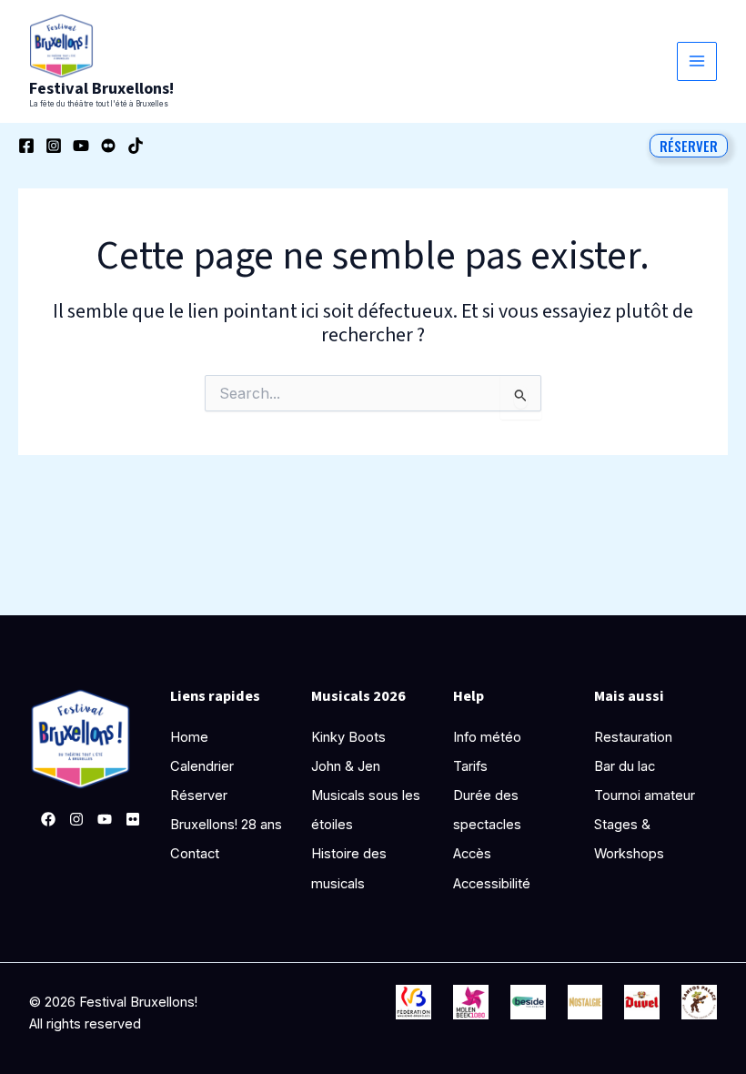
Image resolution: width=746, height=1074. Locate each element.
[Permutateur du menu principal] (697, 62)
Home (189, 737)
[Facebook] (26, 145)
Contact (194, 854)
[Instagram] (53, 145)
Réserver (198, 795)
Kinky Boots (348, 737)
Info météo (487, 737)
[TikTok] (135, 145)
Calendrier (202, 766)
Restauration (633, 737)
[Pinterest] (133, 819)
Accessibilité (491, 884)
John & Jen (345, 766)
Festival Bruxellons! (101, 88)
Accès (472, 854)
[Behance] (108, 145)
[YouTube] (81, 145)
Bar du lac (624, 766)
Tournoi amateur (644, 795)
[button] (689, 145)
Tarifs (470, 766)
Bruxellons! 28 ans (226, 824)
